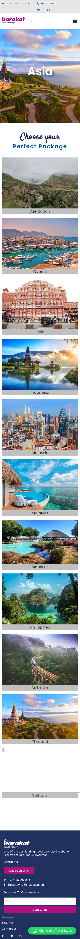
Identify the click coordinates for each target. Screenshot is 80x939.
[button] (75, 21)
